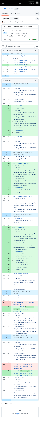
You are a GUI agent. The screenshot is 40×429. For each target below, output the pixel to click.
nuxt (5, 9)
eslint (11, 9)
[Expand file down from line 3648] (6, 335)
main (5, 32)
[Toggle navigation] (2, 2)
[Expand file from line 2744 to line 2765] (6, 215)
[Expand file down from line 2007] (6, 152)
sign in (18, 413)
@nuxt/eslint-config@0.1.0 (19, 33)
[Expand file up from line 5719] (6, 338)
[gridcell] (20, 54)
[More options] (36, 50)
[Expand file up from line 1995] (6, 85)
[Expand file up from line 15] (5, 54)
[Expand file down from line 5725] (6, 400)
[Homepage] (20, 2)
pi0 (5, 22)
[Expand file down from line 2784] (6, 291)
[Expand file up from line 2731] (6, 154)
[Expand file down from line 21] (5, 76)
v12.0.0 (16, 30)
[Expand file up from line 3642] (6, 294)
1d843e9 (11, 36)
